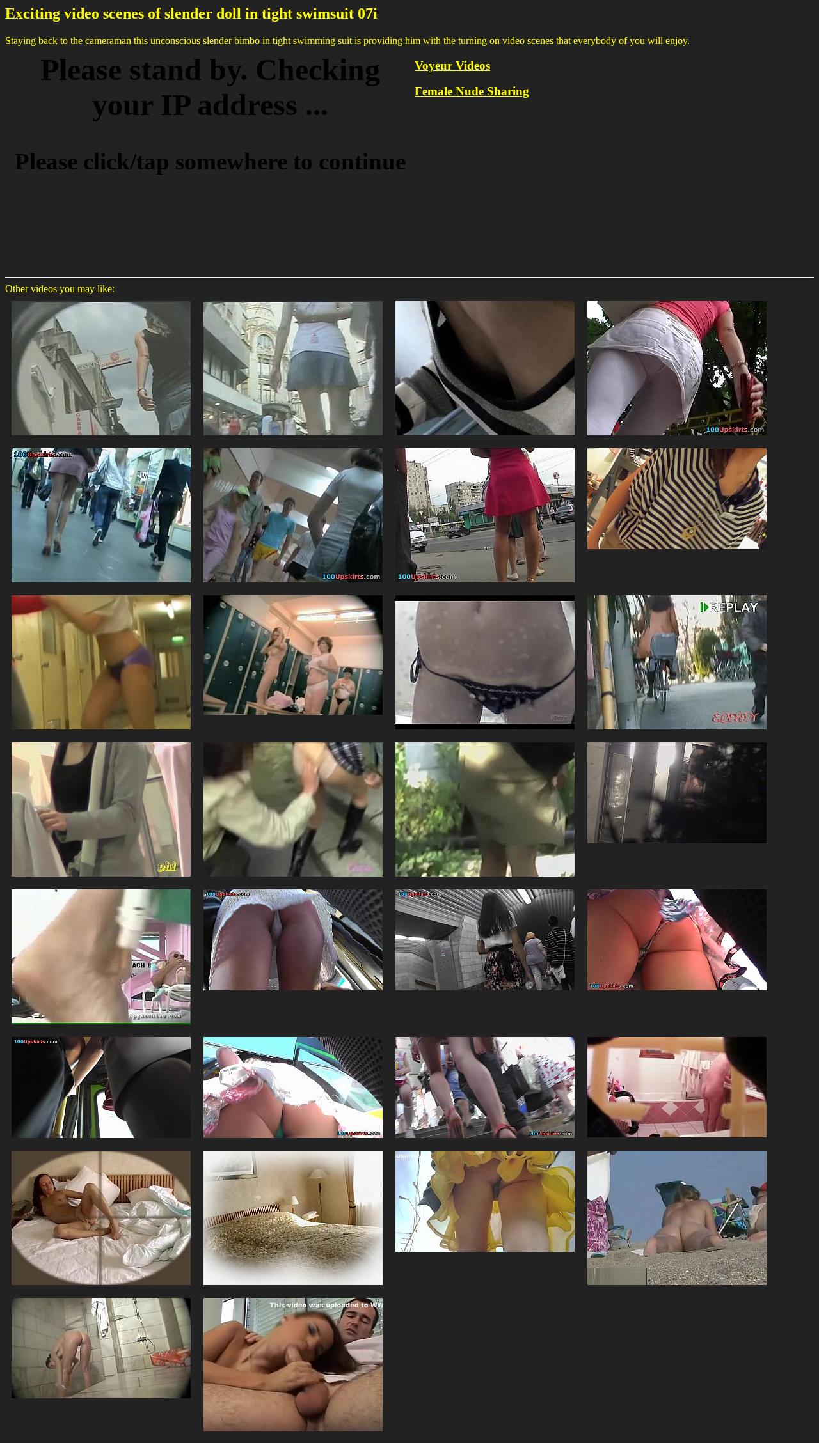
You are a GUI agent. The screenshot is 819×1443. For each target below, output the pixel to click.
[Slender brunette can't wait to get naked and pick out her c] (293, 1149)
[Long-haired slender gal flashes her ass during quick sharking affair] (293, 741)
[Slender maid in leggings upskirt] (677, 300)
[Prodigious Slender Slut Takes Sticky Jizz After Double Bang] (293, 1296)
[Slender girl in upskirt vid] (101, 447)
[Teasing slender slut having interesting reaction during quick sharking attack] (677, 594)
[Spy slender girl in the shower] (101, 1296)
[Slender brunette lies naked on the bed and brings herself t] (101, 1149)
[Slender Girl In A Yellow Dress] (485, 1149)
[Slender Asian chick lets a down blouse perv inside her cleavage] (485, 300)
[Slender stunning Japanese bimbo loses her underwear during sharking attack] (485, 741)
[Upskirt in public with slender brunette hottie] (485, 888)
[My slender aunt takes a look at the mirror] (677, 1036)
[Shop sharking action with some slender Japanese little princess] (101, 741)
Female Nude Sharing (472, 91)
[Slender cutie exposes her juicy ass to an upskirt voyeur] (293, 300)
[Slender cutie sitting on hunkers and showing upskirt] (677, 447)
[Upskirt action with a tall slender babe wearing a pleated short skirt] (101, 300)
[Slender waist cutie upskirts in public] (485, 447)
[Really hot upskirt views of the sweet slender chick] (293, 888)
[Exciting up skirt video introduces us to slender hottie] (485, 1036)
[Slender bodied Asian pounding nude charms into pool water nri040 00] (677, 741)
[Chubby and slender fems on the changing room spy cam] (293, 594)
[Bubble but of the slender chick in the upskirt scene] (293, 1036)
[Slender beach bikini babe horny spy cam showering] (485, 594)
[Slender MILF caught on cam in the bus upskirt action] (101, 1036)
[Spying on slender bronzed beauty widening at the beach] (101, 888)
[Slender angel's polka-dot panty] (293, 447)
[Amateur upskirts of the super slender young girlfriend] (677, 888)
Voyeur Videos (452, 65)
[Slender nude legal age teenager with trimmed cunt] (677, 1149)
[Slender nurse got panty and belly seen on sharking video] (101, 594)
